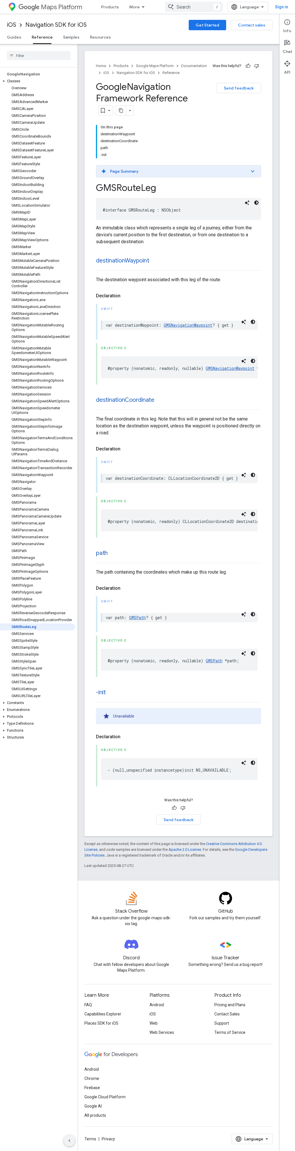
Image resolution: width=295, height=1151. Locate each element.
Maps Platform (61, 7)
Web (154, 1023)
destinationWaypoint (122, 260)
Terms (90, 1139)
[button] (37, 81)
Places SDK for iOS (101, 1023)
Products (110, 6)
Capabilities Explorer (102, 1014)
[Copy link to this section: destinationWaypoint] (154, 261)
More (134, 6)
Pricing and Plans (229, 1004)
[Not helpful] (256, 66)
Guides (14, 37)
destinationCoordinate (125, 400)
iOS (11, 24)
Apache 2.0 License (185, 849)
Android (157, 1004)
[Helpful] (248, 66)
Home (101, 66)
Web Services (162, 1032)
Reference (42, 37)
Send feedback (239, 88)
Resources (100, 37)
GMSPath (137, 617)
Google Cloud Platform (105, 1097)
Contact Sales (227, 1014)
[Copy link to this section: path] (113, 553)
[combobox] (194, 7)
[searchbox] (39, 55)
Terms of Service (229, 1032)
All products (95, 1115)
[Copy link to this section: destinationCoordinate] (160, 400)
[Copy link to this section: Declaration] (126, 295)
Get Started (207, 25)
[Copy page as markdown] (121, 110)
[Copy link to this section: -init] (111, 692)
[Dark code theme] (256, 202)
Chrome (91, 1078)
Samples (71, 37)
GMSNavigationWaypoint (188, 325)
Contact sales (251, 25)
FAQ (88, 1004)
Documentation (194, 66)
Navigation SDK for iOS (56, 24)
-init (101, 692)
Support (221, 1023)
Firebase (92, 1087)
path (102, 553)
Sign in (281, 7)
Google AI (93, 1106)
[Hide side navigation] (69, 1140)
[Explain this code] (247, 202)
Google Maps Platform (155, 66)
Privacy (108, 1139)
